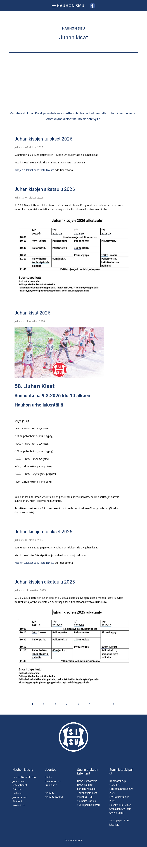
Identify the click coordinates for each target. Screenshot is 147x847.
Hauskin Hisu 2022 (120, 805)
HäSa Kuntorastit (87, 781)
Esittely (17, 789)
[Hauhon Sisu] (73, 737)
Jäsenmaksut (20, 797)
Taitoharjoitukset (87, 793)
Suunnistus (51, 785)
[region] (73, 80)
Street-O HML (85, 796)
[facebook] (92, 5)
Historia (17, 793)
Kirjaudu (49, 792)
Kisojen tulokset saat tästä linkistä (34, 170)
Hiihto (48, 777)
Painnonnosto (53, 781)
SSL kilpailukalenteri (88, 805)
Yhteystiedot (20, 785)
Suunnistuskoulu (86, 801)
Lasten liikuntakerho (24, 777)
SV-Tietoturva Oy (76, 840)
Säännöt (17, 801)
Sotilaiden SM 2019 (120, 808)
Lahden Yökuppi (86, 788)
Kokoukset (19, 805)
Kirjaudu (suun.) (54, 796)
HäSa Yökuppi (85, 784)
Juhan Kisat (19, 781)
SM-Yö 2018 (116, 813)
